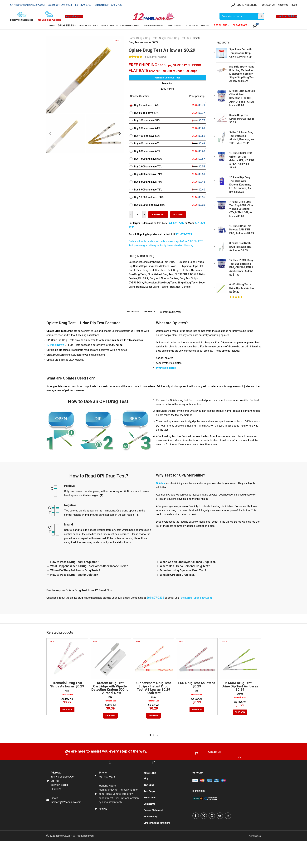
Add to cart (158, 214)
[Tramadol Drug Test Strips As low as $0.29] (67, 659)
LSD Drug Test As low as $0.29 (196, 684)
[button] (50, 134)
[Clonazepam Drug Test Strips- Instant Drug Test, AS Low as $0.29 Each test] (153, 659)
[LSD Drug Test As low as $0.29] (197, 659)
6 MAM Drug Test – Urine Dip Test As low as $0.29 (240, 686)
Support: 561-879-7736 (108, 4)
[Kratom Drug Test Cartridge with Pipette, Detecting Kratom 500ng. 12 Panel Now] (110, 659)
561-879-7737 (83, 4)
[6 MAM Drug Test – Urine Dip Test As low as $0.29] (240, 659)
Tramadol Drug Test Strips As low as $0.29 (67, 684)
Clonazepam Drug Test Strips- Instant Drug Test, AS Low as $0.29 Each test (153, 688)
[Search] (261, 16)
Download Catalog (286, 16)
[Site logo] (153, 16)
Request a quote (74, 16)
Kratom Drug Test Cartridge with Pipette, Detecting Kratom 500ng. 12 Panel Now (110, 688)
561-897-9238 (63, 4)
